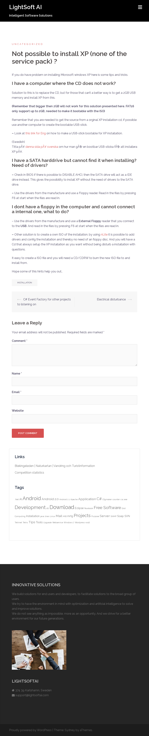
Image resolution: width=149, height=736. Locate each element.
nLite (104, 234)
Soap (120, 516)
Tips (32, 522)
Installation (24, 282)
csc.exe (123, 499)
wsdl (87, 522)
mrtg (70, 516)
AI (20, 499)
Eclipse (79, 508)
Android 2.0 (50, 499)
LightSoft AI (25, 7)
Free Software (107, 507)
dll (47, 508)
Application (87, 499)
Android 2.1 (64, 499)
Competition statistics (29, 472)
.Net (17, 499)
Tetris (25, 522)
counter (116, 499)
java (42, 516)
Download (61, 507)
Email (16, 392)
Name (17, 373)
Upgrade (47, 522)
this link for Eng (35, 133)
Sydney (70, 730)
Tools (39, 522)
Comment (19, 341)
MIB (65, 516)
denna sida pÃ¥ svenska (41, 146)
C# (99, 499)
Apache (74, 499)
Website (18, 410)
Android (32, 498)
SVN (127, 516)
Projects (82, 515)
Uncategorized (27, 44)
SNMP (113, 516)
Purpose (95, 516)
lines (47, 516)
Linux (52, 516)
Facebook (88, 508)
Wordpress (80, 522)
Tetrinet (18, 522)
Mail (59, 516)
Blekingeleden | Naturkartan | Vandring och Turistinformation (55, 466)
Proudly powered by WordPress (30, 730)
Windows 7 (69, 522)
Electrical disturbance (111, 299)
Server (105, 516)
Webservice (57, 522)
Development (30, 507)
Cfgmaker (107, 499)
